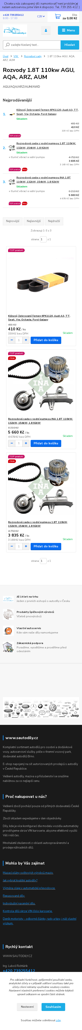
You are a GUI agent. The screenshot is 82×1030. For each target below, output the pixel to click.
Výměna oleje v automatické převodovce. (29, 888)
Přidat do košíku (46, 340)
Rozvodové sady (33, 56)
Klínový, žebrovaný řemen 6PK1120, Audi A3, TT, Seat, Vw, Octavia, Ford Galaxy (47, 112)
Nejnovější (12, 221)
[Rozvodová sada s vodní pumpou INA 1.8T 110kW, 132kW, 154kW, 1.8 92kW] (41, 383)
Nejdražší (54, 221)
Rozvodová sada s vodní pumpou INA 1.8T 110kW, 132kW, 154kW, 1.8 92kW (43, 179)
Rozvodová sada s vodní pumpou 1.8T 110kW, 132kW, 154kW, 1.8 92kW (46, 145)
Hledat (70, 45)
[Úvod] (19, 30)
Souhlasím (53, 1007)
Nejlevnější (34, 221)
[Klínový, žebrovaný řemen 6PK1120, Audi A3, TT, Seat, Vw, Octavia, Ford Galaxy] (41, 280)
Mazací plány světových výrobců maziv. (28, 873)
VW (16, 56)
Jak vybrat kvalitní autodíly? (20, 880)
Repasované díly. (14, 896)
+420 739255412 (13, 15)
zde (58, 1020)
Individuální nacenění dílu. (19, 903)
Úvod (5, 56)
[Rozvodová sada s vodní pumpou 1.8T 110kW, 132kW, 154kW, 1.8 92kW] (41, 486)
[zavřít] (76, 4)
